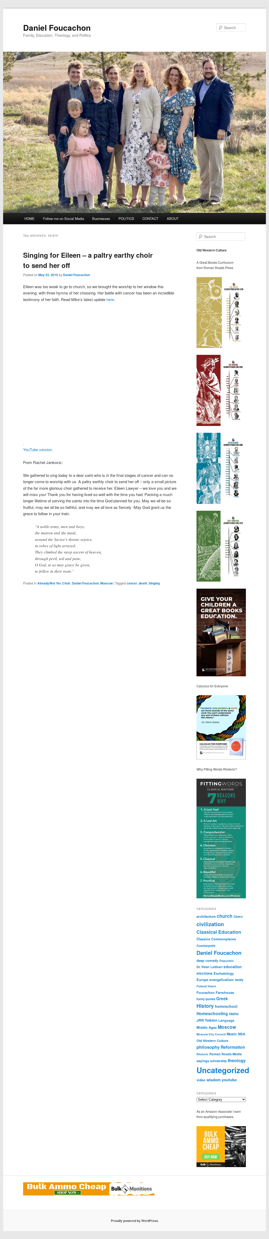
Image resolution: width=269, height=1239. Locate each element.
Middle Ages (206, 1027)
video (200, 1079)
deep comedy (207, 960)
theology (237, 1060)
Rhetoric (202, 1054)
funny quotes (205, 999)
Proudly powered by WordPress (134, 1220)
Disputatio (226, 961)
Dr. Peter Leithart (209, 966)
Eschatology (224, 973)
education (233, 966)
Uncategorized (222, 1069)
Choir (66, 583)
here (110, 299)
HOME (29, 218)
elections (204, 973)
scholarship (218, 1061)
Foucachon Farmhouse (215, 992)
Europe (202, 979)
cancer (132, 583)
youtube (229, 1079)
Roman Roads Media (225, 1054)
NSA (241, 1033)
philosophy (208, 1047)
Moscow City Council (211, 1034)
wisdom (213, 1079)
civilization (210, 924)
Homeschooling (212, 1013)
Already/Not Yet (49, 583)
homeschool (226, 1006)
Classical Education (218, 932)
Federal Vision (206, 986)
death (143, 583)
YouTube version (37, 449)
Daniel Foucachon (57, 27)
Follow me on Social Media (63, 218)
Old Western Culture (212, 1040)
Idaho (234, 1013)
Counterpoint (205, 945)
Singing (154, 583)
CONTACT (150, 218)
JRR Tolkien (206, 1020)
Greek (222, 998)
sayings (202, 1060)
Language (226, 1020)
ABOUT (173, 218)
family (239, 980)
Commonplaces (223, 939)
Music (232, 1033)
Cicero (238, 916)
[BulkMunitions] (221, 1165)
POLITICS (126, 218)
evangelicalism (221, 979)
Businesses (101, 218)
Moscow (106, 583)
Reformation (233, 1047)
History (205, 1005)
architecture (206, 916)
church (224, 916)
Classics (203, 938)
